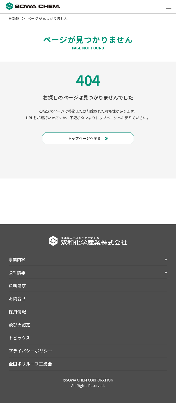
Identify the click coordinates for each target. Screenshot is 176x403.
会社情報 (17, 272)
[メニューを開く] (168, 6)
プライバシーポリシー (30, 351)
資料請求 (17, 285)
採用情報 (17, 311)
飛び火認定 (19, 324)
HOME (14, 18)
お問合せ (17, 298)
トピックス (19, 338)
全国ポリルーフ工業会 (30, 364)
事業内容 (17, 259)
